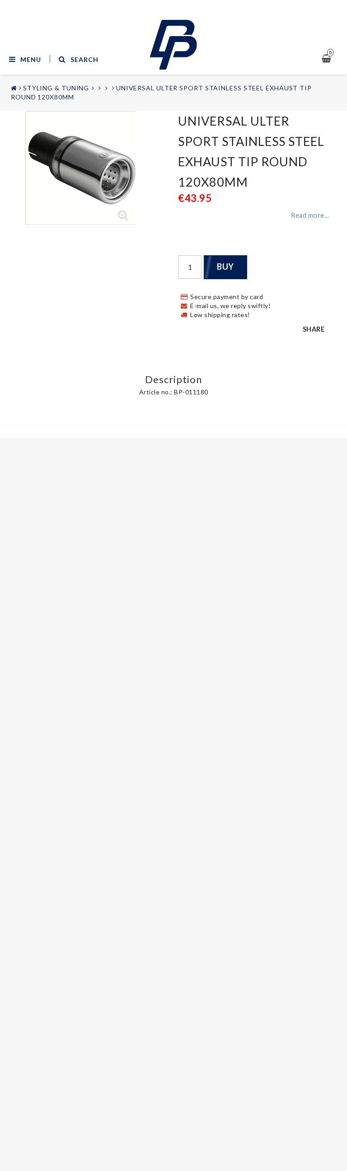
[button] (123, 215)
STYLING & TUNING (56, 88)
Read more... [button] (310, 215)
